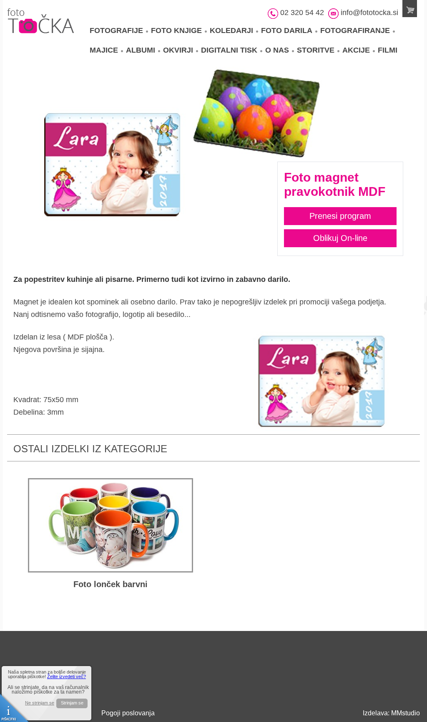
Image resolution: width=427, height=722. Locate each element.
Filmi (387, 50)
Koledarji (231, 30)
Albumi (140, 50)
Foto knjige (176, 30)
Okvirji (178, 50)
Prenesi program (340, 215)
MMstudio (405, 713)
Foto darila (286, 30)
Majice (104, 50)
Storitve (315, 50)
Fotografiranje (355, 30)
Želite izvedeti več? (66, 676)
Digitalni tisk (229, 50)
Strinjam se (72, 702)
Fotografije (116, 30)
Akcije (356, 50)
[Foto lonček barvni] (110, 525)
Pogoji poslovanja (128, 713)
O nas (277, 50)
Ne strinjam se (39, 703)
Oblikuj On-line (340, 238)
